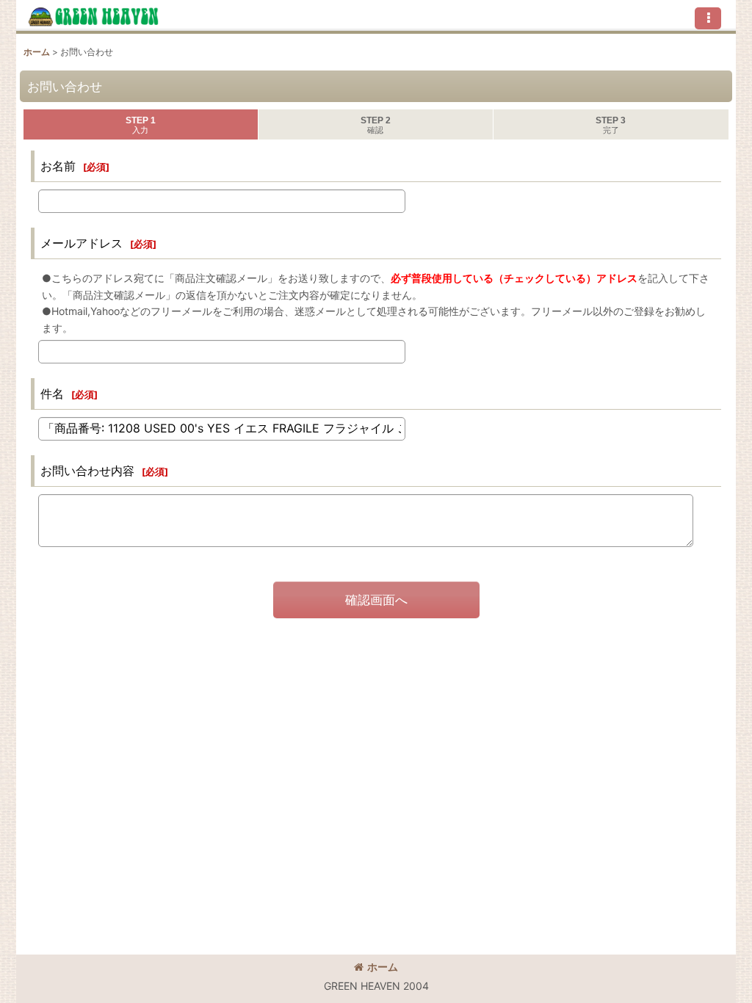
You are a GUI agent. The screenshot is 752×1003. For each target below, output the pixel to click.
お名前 (58, 166)
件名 (52, 393)
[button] (708, 18)
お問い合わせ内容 (87, 470)
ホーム (382, 966)
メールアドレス (81, 243)
